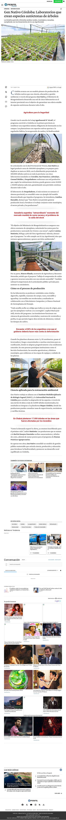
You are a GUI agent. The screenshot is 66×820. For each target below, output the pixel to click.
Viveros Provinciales (26, 527)
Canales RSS (8, 809)
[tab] (10, 570)
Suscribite (58, 1)
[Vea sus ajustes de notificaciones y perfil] (64, 1)
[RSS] (39, 804)
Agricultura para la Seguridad (36, 112)
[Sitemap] (43, 804)
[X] (27, 805)
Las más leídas (11, 770)
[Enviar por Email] (6, 101)
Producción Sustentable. (40, 527)
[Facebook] (22, 805)
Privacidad (29, 809)
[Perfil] (33, 801)
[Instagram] (35, 805)
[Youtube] (31, 804)
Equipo (34, 809)
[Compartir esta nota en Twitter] (6, 91)
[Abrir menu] (2, 5)
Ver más (57, 793)
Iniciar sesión (51, 559)
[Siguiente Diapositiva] (61, 545)
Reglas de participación (42, 809)
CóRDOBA (6, 9)
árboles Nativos (42, 524)
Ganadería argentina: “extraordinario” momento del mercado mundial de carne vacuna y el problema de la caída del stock (36, 215)
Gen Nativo (14, 524)
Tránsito (51, 809)
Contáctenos (23, 809)
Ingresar (49, 1)
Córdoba (22, 524)
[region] (33, 579)
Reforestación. (53, 524)
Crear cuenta (58, 559)
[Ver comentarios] (61, 9)
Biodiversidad (15, 527)
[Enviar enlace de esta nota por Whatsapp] (6, 96)
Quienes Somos (15, 809)
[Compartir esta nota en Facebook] (6, 87)
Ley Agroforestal (31, 524)
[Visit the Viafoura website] (58, 598)
